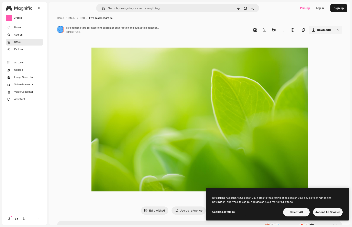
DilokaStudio (73, 32)
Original (117, 46)
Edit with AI (157, 210)
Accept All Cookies (327, 212)
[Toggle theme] (23, 219)
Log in (320, 8)
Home (60, 18)
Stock (71, 18)
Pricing (305, 8)
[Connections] (9, 219)
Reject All (296, 212)
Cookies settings (223, 212)
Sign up (339, 8)
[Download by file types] (338, 30)
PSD (82, 18)
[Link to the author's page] (60, 30)
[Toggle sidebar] (40, 8)
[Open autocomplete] (102, 8)
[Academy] (16, 219)
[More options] (283, 30)
